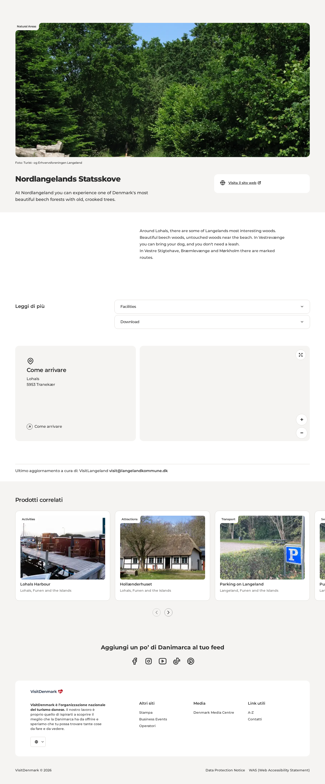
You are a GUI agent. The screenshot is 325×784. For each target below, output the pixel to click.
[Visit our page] (148, 661)
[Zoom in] (301, 419)
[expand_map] (300, 355)
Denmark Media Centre (213, 712)
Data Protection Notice (225, 770)
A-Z (251, 712)
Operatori (147, 726)
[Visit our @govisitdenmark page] (176, 661)
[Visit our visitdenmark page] (162, 661)
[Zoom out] (301, 433)
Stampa (146, 712)
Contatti (255, 719)
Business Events (153, 719)
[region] (225, 393)
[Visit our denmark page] (134, 661)
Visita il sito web (242, 183)
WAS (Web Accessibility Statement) (279, 770)
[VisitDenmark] (46, 691)
